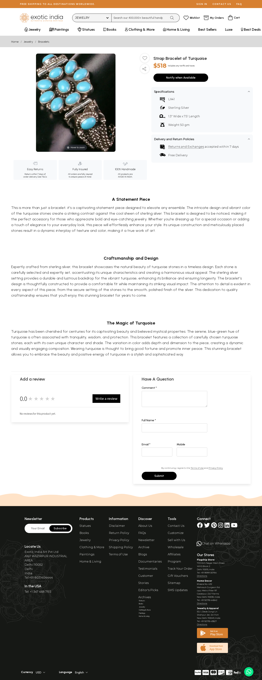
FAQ (239, 4)
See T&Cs (42, 177)
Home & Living (90, 561)
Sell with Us (176, 540)
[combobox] (139, 18)
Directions (202, 575)
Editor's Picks (148, 590)
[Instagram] (220, 526)
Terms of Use (197, 468)
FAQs (142, 533)
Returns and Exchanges (186, 146)
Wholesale (176, 547)
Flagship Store (206, 559)
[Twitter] (207, 526)
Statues (85, 526)
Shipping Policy (121, 547)
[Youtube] (234, 526)
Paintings (86, 554)
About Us (145, 526)
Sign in (201, 4)
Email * (146, 444)
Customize (176, 533)
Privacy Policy (216, 468)
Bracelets (43, 41)
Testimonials (147, 568)
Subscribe (60, 528)
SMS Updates (177, 590)
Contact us (221, 4)
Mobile (181, 444)
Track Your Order (180, 568)
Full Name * (149, 420)
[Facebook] (200, 526)
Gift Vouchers (178, 576)
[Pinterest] (214, 526)
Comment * (149, 387)
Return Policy (119, 533)
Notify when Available (181, 77)
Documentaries (150, 561)
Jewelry (28, 41)
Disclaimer (117, 526)
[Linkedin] (227, 526)
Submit (159, 476)
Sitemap (174, 583)
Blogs (142, 554)
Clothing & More (91, 547)
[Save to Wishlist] (145, 59)
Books (84, 533)
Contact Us (176, 526)
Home (15, 41)
